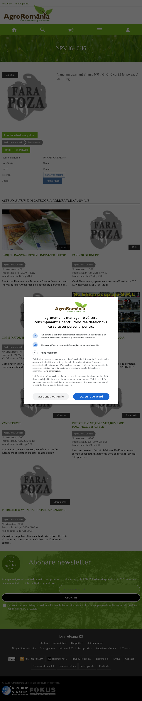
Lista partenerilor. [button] (52, 371)
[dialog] (71, 350)
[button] (71, 352)
